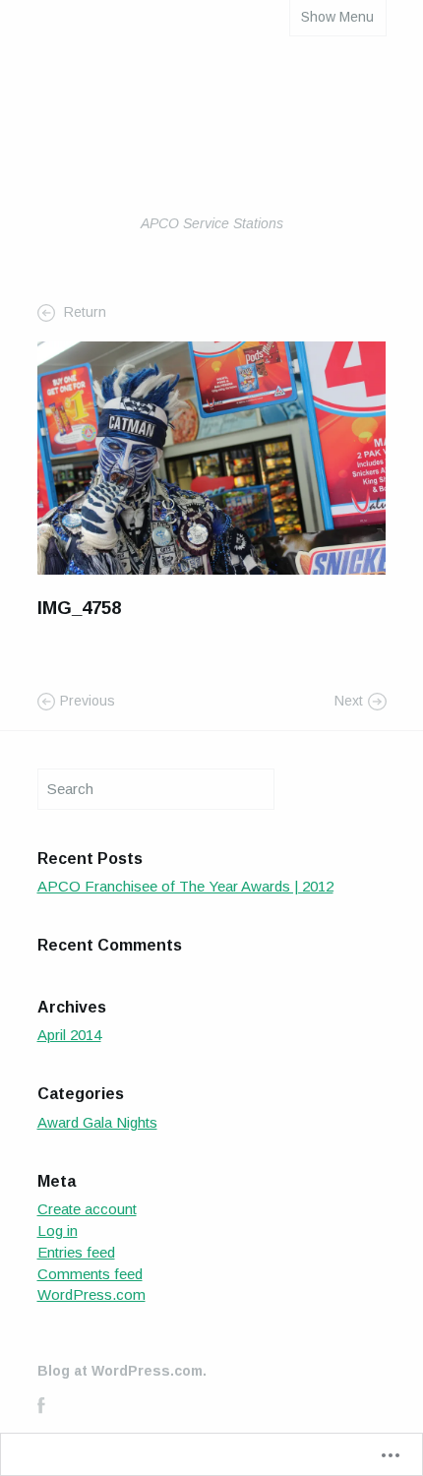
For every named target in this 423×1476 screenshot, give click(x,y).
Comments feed (90, 1273)
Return (83, 312)
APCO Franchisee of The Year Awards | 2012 (185, 886)
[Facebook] (41, 1405)
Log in (57, 1230)
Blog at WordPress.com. (122, 1371)
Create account (87, 1208)
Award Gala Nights (97, 1122)
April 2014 (69, 1034)
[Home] (212, 140)
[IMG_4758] (212, 457)
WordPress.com (91, 1294)
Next (348, 700)
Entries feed (76, 1252)
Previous (87, 700)
